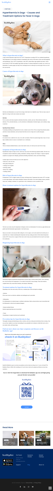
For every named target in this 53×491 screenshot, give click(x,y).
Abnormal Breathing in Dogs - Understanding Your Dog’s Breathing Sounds (42, 442)
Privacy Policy (37, 482)
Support (18, 465)
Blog (28, 465)
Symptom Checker (19, 457)
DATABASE (6, 440)
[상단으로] (50, 488)
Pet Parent (19, 455)
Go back (27, 407)
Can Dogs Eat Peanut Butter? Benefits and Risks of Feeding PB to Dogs (25, 442)
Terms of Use (29, 482)
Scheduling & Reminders (20, 461)
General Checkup (41, 456)
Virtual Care (18, 459)
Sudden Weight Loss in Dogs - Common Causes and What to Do (9, 442)
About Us (41, 465)
